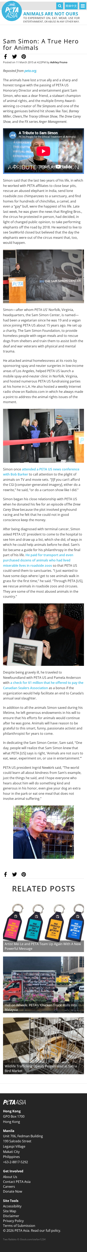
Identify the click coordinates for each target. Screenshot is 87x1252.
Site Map (9, 1211)
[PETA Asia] (12, 11)
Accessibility (12, 1206)
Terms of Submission (19, 1225)
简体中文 (71, 6)
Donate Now (12, 1191)
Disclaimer (11, 1216)
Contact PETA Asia (17, 1181)
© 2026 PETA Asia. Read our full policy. (32, 1230)
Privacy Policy (13, 1221)
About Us (10, 1177)
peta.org (30, 71)
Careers (9, 1186)
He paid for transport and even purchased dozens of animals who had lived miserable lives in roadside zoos (38, 560)
